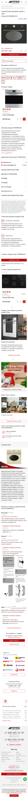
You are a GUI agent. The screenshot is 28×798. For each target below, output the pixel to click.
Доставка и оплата (6, 752)
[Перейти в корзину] (26, 2)
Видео (17, 757)
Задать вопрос (14, 640)
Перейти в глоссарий (14, 355)
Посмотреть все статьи (14, 421)
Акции (17, 752)
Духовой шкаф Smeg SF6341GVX (9, 540)
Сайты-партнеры (20, 761)
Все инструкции (9, 61)
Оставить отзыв (14, 260)
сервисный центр (13, 623)
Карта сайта (14, 782)
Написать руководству (14, 774)
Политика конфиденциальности (14, 777)
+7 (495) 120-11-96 (14, 686)
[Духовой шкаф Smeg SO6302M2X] (14, 98)
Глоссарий (18, 754)
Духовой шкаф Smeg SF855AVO (9, 516)
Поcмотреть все (14, 644)
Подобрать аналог (14, 54)
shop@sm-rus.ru (14, 767)
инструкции (6, 553)
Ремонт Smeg (4, 757)
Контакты (18, 759)
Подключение (4, 754)
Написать (14, 691)
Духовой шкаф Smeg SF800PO (19, 608)
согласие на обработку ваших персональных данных (13, 791)
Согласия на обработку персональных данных (16, 793)
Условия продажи (14, 780)
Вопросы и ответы (21, 755)
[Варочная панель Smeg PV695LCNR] (14, 281)
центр (9, 532)
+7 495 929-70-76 (14, 733)
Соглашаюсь (14, 795)
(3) (25, 294)
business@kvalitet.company (14, 770)
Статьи (3, 761)
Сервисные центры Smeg (7, 755)
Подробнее (14, 674)
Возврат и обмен (5, 759)
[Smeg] (14, 2)
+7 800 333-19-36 (14, 739)
